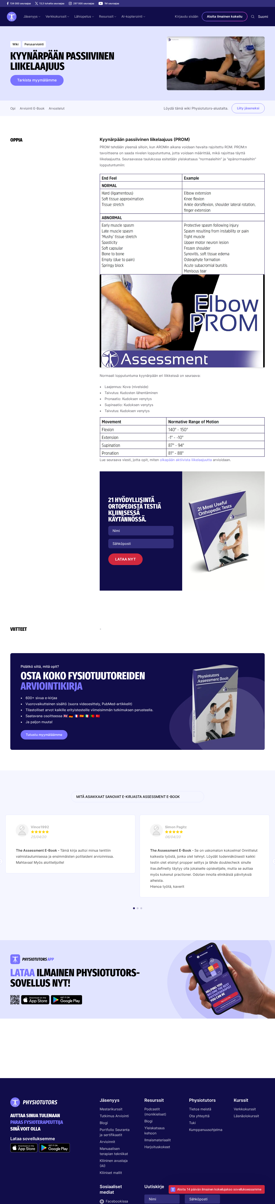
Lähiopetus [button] (82, 16)
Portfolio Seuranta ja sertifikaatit (115, 1132)
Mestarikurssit (111, 1109)
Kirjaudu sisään (186, 16)
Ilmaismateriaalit (157, 1140)
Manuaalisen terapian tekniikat (114, 1151)
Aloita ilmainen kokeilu (224, 16)
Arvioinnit (107, 1142)
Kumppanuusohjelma (204, 1130)
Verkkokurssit (245, 1109)
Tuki (192, 1123)
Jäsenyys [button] (30, 16)
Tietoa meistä (200, 1109)
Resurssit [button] (106, 16)
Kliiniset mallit (111, 1172)
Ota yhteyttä (199, 1116)
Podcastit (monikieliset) (155, 1111)
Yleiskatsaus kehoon (154, 1130)
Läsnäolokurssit (246, 1116)
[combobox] (263, 16)
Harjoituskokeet (157, 1147)
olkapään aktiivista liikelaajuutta (186, 460)
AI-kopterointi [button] (131, 16)
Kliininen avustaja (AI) (114, 1163)
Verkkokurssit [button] (56, 16)
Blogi (104, 1123)
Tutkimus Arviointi (114, 1116)
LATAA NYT (125, 559)
